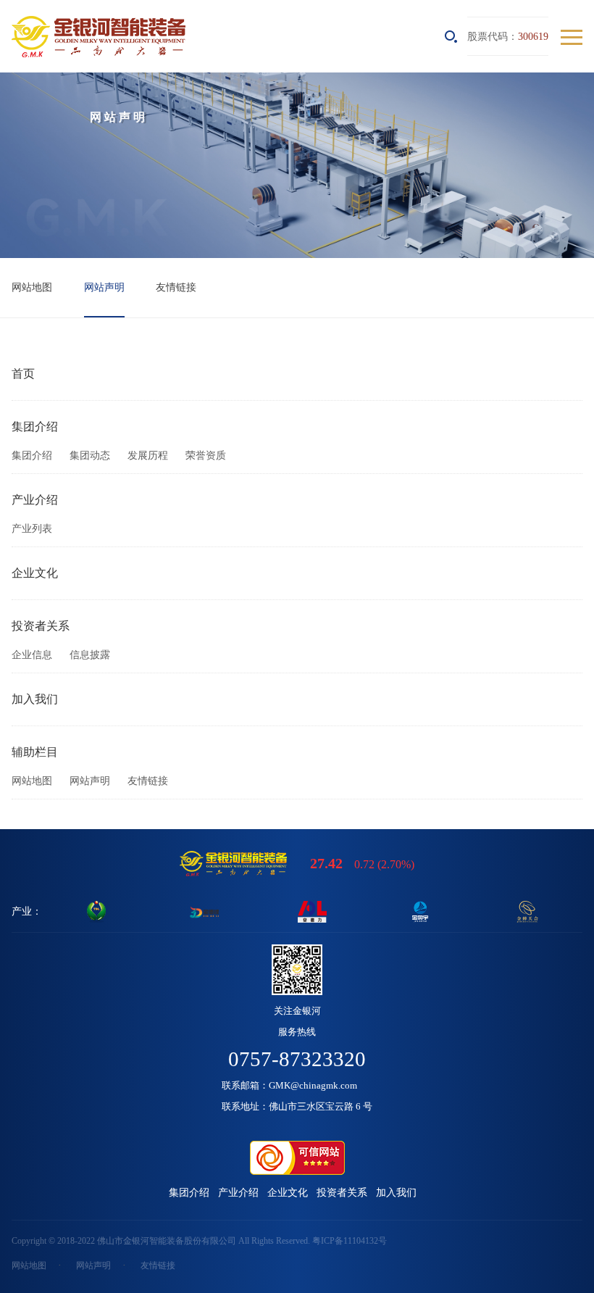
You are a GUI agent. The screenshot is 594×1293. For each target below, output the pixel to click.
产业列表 (32, 528)
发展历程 (147, 455)
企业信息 (32, 654)
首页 (23, 373)
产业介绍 (35, 500)
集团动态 (90, 455)
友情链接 (176, 287)
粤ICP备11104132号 (349, 1241)
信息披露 (90, 654)
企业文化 (35, 573)
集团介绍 (35, 426)
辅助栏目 (35, 752)
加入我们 (35, 699)
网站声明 (104, 287)
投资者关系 (41, 626)
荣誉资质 (205, 455)
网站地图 (32, 287)
